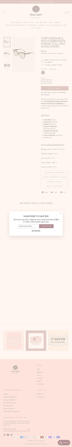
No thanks (36, 231)
